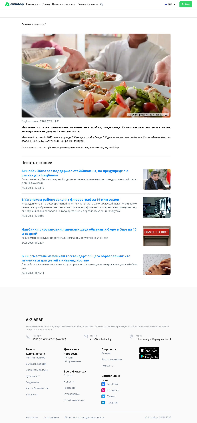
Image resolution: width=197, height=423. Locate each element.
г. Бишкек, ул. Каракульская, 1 (153, 339)
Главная (26, 24)
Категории (32, 4)
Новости (39, 24)
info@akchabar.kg (100, 339)
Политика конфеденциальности (84, 417)
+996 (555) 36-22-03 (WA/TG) (49, 339)
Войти (186, 4)
